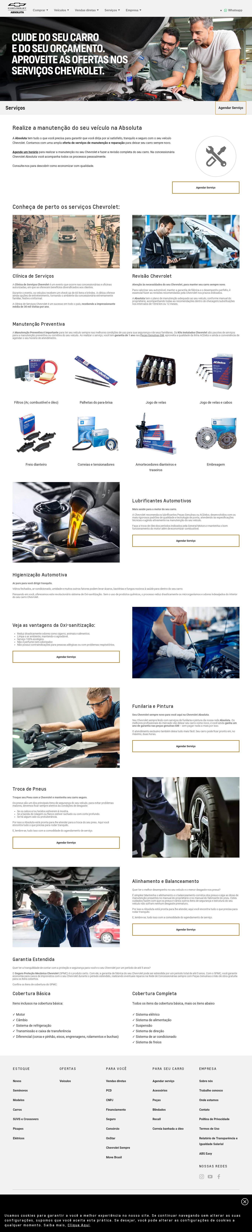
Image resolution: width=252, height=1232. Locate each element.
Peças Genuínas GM (152, 335)
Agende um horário (25, 152)
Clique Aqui (79, 1225)
